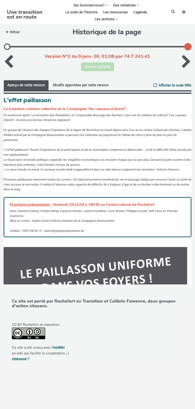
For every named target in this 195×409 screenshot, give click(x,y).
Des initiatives (124, 5)
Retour (15, 32)
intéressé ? (20, 359)
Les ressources (115, 12)
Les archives (105, 19)
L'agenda (140, 12)
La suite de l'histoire (81, 12)
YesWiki (58, 347)
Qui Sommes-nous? (88, 5)
